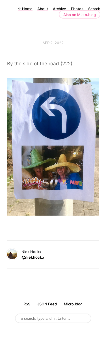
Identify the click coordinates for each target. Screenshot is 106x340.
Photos (77, 8)
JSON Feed (47, 304)
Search (94, 8)
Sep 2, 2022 (53, 43)
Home (25, 8)
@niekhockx (32, 257)
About (42, 8)
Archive (59, 8)
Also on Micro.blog (79, 14)
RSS (26, 304)
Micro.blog (73, 304)
